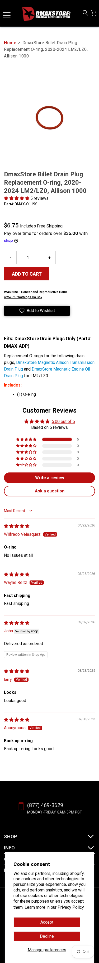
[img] (16, 526)
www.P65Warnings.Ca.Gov (23, 297)
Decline (47, 936)
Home (10, 42)
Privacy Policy (71, 907)
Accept (46, 922)
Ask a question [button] (49, 490)
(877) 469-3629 (45, 805)
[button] (17, 198)
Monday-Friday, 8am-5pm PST (54, 812)
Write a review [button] (49, 477)
